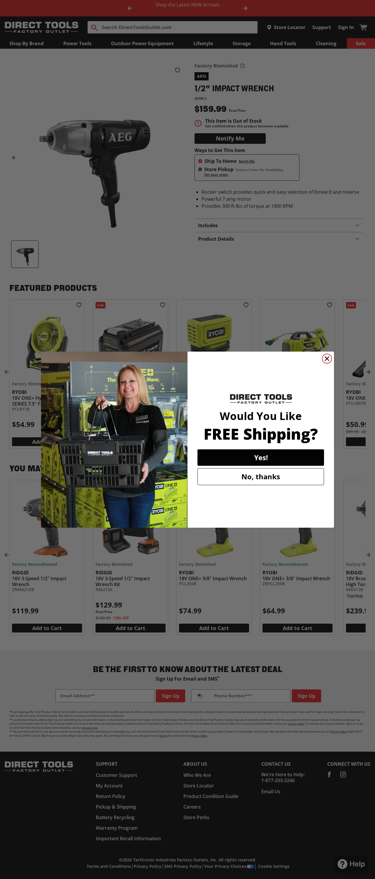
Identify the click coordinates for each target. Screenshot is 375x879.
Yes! (261, 457)
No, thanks (260, 476)
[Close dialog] (327, 358)
